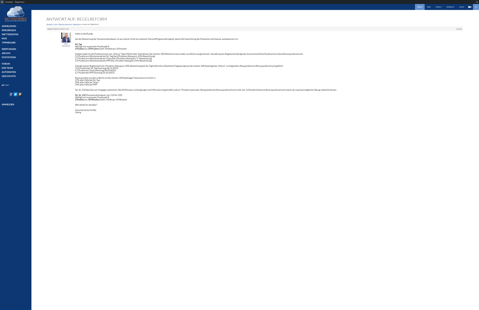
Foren (56, 24)
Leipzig (461, 7)
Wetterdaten (10, 34)
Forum (6, 63)
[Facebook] (11, 94)
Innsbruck (450, 7)
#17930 (459, 29)
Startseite (49, 24)
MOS (4, 38)
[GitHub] (20, 94)
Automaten (9, 72)
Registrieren (19, 2)
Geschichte (9, 76)
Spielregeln (9, 30)
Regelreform (77, 24)
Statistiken (9, 57)
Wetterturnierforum (65, 24)
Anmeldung (9, 26)
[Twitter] (16, 94)
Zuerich (438, 7)
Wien (429, 7)
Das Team (7, 67)
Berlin (420, 7)
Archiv (6, 53)
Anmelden (9, 2)
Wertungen (9, 49)
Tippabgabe (9, 42)
